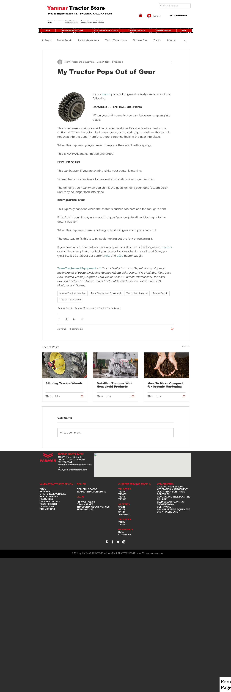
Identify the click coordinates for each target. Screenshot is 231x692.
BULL (121, 532)
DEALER (81, 484)
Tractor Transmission (116, 40)
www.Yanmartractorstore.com (150, 553)
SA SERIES (124, 504)
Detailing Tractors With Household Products (114, 385)
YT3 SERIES (124, 489)
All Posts (46, 40)
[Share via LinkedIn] (74, 319)
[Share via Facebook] (58, 319)
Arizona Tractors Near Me (72, 293)
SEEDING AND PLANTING (170, 502)
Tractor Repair (64, 40)
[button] (140, 15)
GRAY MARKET (85, 504)
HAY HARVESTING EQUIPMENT (173, 509)
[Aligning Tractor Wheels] (64, 365)
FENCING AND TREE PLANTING (173, 496)
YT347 (121, 491)
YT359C (122, 499)
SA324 (121, 509)
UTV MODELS (125, 529)
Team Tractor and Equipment (106, 293)
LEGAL (80, 496)
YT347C (122, 494)
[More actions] (172, 62)
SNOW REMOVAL (166, 504)
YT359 (121, 496)
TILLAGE (162, 499)
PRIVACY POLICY (86, 502)
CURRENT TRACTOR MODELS (134, 484)
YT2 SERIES (124, 519)
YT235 (121, 522)
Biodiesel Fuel (140, 40)
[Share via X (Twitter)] (66, 319)
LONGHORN (124, 534)
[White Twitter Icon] (118, 542)
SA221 (121, 507)
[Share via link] (81, 319)
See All (185, 346)
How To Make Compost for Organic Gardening (165, 385)
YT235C (122, 524)
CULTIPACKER (164, 507)
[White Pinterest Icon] (107, 542)
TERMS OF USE (85, 509)
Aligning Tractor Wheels (64, 383)
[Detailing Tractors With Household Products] (115, 365)
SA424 (121, 512)
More (169, 40)
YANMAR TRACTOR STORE (91, 491)
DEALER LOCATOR (87, 489)
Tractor (157, 40)
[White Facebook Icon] (112, 542)
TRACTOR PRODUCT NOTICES (93, 507)
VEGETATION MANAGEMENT (172, 489)
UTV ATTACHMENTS (167, 512)
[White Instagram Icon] (124, 542)
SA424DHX (124, 514)
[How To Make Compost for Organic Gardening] (166, 365)
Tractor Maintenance (88, 40)
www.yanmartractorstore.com (72, 469)
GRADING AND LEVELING (170, 486)
